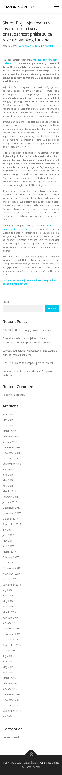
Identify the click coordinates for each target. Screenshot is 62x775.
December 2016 (11, 568)
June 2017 (8, 535)
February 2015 (11, 683)
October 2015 (10, 639)
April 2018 (8, 485)
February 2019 (11, 436)
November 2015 (12, 634)
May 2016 (8, 601)
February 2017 (11, 557)
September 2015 (12, 645)
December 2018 (11, 447)
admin (49, 45)
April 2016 (8, 606)
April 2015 (8, 672)
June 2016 (8, 595)
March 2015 (9, 677)
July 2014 (8, 716)
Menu (56, 6)
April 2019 (8, 425)
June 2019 (8, 414)
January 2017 (10, 562)
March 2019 (9, 431)
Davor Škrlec (18, 6)
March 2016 (9, 612)
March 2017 (9, 551)
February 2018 (11, 496)
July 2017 (8, 529)
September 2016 (12, 584)
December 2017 (11, 507)
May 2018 (8, 480)
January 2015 (10, 688)
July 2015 (8, 656)
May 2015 (8, 667)
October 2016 (10, 579)
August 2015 (10, 650)
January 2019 (10, 442)
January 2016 (10, 623)
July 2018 (8, 469)
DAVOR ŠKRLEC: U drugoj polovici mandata (27, 330)
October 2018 (10, 458)
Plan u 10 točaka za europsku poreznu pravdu (28, 363)
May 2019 (8, 419)
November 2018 (12, 452)
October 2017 (10, 518)
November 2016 (12, 573)
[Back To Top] (31, 755)
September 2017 (12, 524)
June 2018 (8, 474)
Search (6, 301)
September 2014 (12, 710)
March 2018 (9, 491)
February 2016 (11, 617)
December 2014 (11, 694)
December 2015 (11, 628)
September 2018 (12, 463)
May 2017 (8, 540)
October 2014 (10, 705)
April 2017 (8, 546)
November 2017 (12, 513)
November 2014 (12, 700)
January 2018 (10, 502)
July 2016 (8, 590)
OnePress (45, 762)
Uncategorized (11, 737)
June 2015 (8, 661)
